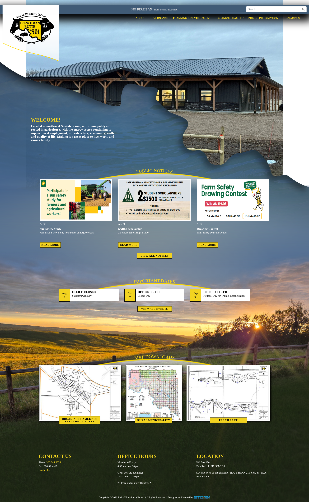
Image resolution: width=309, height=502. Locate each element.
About (140, 18)
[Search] (303, 9)
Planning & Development (192, 18)
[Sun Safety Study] (76, 200)
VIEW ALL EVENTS (154, 308)
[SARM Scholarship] (154, 200)
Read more (50, 244)
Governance (159, 18)
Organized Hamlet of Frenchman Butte (80, 420)
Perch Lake (228, 420)
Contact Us (291, 18)
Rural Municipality (153, 420)
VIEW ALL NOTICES (154, 255)
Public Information (263, 18)
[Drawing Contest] (233, 200)
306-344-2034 (53, 462)
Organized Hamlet (229, 18)
